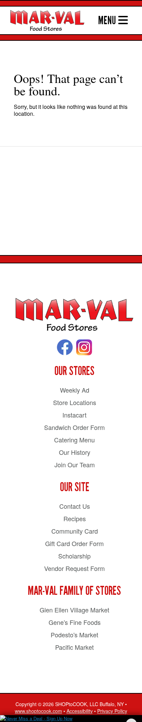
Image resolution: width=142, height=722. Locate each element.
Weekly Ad (74, 389)
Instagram (84, 347)
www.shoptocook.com (38, 710)
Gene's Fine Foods (75, 622)
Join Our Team (74, 464)
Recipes (74, 518)
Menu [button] (108, 20)
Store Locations (74, 402)
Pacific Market (74, 647)
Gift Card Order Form (74, 543)
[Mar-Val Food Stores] (74, 314)
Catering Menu (74, 439)
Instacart (74, 414)
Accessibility (80, 710)
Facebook (65, 347)
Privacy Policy (112, 710)
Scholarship (74, 555)
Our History (74, 452)
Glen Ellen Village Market (74, 609)
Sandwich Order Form (74, 427)
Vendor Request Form (74, 568)
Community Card (74, 530)
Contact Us (74, 505)
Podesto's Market (74, 634)
